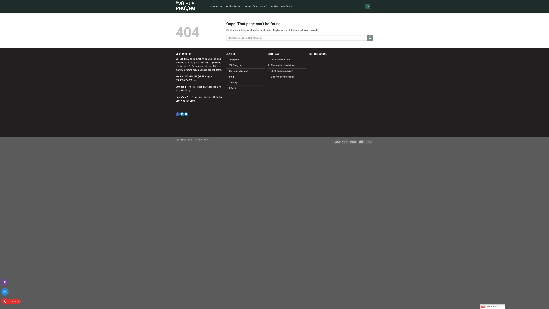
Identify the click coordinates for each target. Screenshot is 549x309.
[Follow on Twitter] (182, 114)
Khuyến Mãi (286, 6)
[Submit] (370, 38)
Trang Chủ (217, 6)
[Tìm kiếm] (367, 6)
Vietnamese (491, 306)
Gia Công (252, 6)
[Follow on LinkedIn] (186, 114)
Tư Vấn (274, 6)
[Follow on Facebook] (178, 114)
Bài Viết (264, 6)
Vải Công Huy (235, 6)
